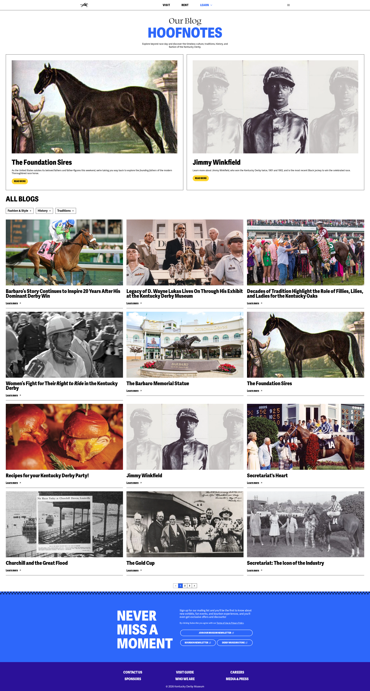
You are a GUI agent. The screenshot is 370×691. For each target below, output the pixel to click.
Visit (166, 5)
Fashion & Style (19, 211)
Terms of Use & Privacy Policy (230, 623)
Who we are (185, 679)
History (45, 211)
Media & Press (237, 679)
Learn (204, 5)
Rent (185, 5)
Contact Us (132, 672)
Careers (237, 672)
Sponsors (133, 679)
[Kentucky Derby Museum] (84, 5)
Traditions (66, 211)
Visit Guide (185, 672)
